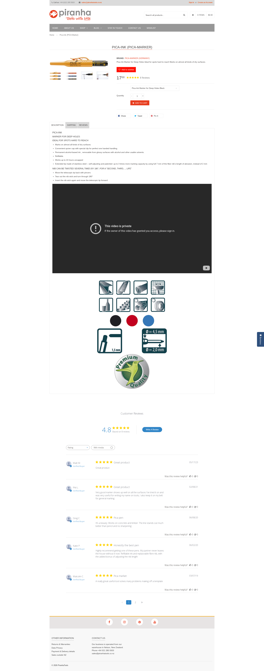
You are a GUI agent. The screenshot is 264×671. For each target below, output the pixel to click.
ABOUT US (69, 28)
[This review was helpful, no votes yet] (190, 476)
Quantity (120, 95)
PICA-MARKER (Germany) (137, 58)
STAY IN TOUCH (115, 28)
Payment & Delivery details (63, 651)
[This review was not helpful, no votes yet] (195, 476)
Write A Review (152, 429)
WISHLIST (151, 28)
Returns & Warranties (61, 644)
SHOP (83, 28)
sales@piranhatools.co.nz (92, 2)
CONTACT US (134, 28)
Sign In (191, 2)
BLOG (97, 28)
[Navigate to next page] (142, 602)
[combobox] (78, 447)
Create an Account (205, 2)
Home (52, 35)
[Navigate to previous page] (122, 602)
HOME (55, 28)
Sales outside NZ (59, 655)
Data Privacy (57, 648)
